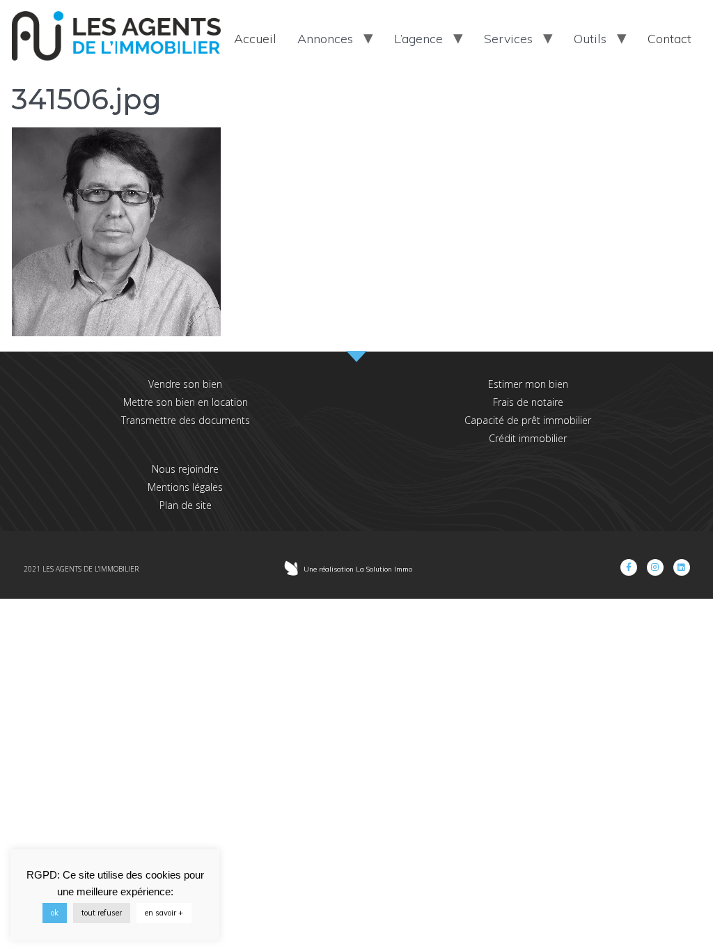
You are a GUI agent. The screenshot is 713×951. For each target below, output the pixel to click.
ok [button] (54, 913)
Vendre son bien (185, 384)
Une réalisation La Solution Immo (358, 569)
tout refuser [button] (101, 913)
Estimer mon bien (528, 384)
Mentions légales (185, 487)
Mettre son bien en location (185, 402)
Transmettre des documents (185, 420)
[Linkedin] (681, 567)
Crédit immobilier (528, 438)
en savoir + (164, 913)
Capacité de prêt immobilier (527, 420)
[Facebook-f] (628, 567)
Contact (669, 39)
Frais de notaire (528, 402)
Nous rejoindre (185, 468)
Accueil (255, 39)
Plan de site (185, 505)
